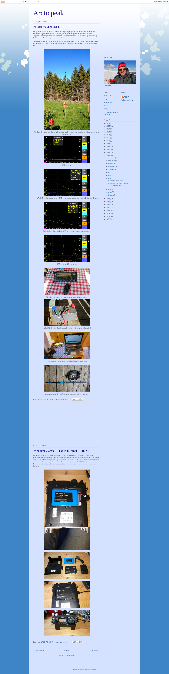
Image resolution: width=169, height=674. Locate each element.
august (110, 169)
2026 (108, 123)
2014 (108, 199)
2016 (108, 152)
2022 (108, 135)
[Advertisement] (66, 423)
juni (109, 175)
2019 (108, 143)
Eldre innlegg (94, 650)
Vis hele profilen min (127, 100)
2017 (108, 149)
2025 (108, 126)
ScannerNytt (108, 102)
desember (111, 158)
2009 (108, 213)
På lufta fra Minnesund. (46, 26)
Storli (105, 99)
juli (109, 172)
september (112, 166)
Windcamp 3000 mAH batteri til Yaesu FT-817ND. (61, 450)
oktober (111, 163)
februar (110, 195)
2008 (108, 216)
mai (109, 178)
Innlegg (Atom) (71, 655)
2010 (108, 210)
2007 (108, 219)
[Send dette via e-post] (73, 399)
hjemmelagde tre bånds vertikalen (54, 38)
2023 (108, 132)
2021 (108, 138)
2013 (108, 202)
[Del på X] (77, 399)
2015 (108, 155)
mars (110, 192)
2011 (108, 207)
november (111, 161)
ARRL (106, 109)
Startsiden (67, 650)
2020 (108, 141)
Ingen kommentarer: (62, 399)
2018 (108, 146)
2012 (108, 204)
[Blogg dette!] (75, 399)
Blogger (93, 669)
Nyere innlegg (39, 650)
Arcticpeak (48, 13)
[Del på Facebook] (79, 399)
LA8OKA (126, 97)
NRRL (106, 106)
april (110, 189)
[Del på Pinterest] (81, 399)
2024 (108, 129)
